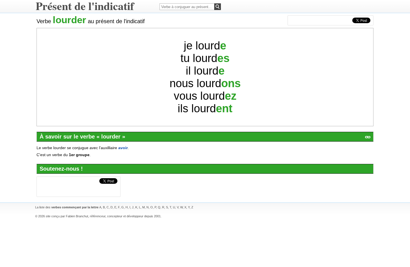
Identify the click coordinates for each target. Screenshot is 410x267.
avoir (123, 148)
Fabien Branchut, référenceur (85, 216)
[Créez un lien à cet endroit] (367, 137)
